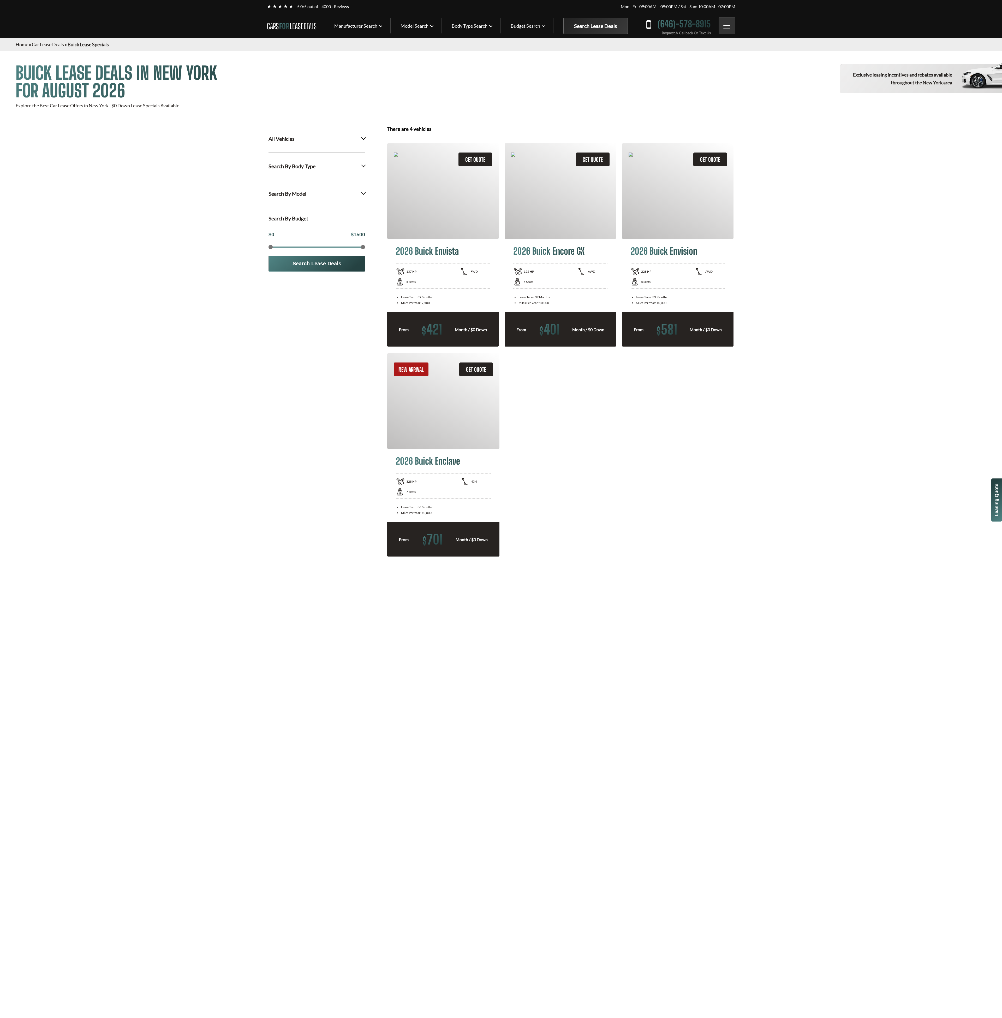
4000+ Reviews (335, 6)
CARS (292, 26)
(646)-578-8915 (684, 24)
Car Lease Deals (48, 44)
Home (22, 44)
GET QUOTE (475, 159)
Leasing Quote (996, 500)
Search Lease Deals (595, 26)
